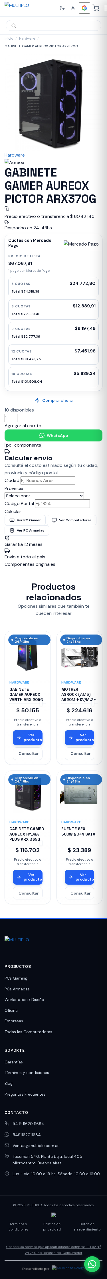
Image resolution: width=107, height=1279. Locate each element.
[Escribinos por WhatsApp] (92, 1264)
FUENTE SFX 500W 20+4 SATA (78, 831)
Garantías (14, 1062)
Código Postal (19, 503)
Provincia (14, 488)
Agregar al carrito (23, 426)
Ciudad (12, 480)
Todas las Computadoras (28, 1031)
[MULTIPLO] (30, 8)
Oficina (11, 1010)
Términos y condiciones (27, 1072)
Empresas (14, 1020)
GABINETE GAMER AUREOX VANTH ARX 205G (26, 694)
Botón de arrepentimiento (87, 1227)
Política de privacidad (52, 1227)
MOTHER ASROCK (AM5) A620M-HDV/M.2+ (78, 694)
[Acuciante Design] (68, 1268)
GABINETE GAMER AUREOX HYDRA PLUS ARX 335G (26, 834)
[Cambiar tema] (62, 8)
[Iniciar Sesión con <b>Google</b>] (84, 8)
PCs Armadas (17, 989)
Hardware (27, 38)
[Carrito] (96, 8)
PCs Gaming (16, 978)
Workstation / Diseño (24, 999)
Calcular (13, 511)
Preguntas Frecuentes (25, 1094)
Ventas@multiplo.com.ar (36, 1145)
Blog (9, 1083)
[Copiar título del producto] (7, 208)
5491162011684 (27, 1134)
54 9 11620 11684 (28, 1123)
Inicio (9, 38)
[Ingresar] (73, 8)
